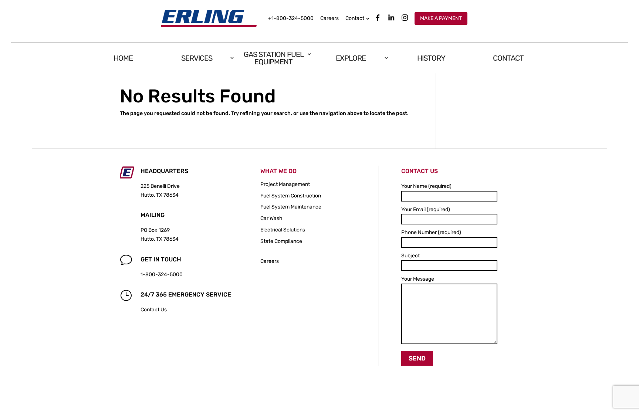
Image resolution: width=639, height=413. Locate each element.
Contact (354, 18)
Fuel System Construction (290, 196)
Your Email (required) (425, 209)
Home (123, 58)
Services (196, 58)
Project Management (285, 184)
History (431, 58)
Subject (410, 256)
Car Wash (271, 218)
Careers (329, 18)
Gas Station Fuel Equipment (274, 58)
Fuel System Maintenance (290, 207)
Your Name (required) (426, 186)
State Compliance (281, 241)
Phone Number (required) (431, 232)
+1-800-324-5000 (291, 18)
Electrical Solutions (282, 230)
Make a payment (441, 18)
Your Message (417, 279)
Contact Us (154, 310)
